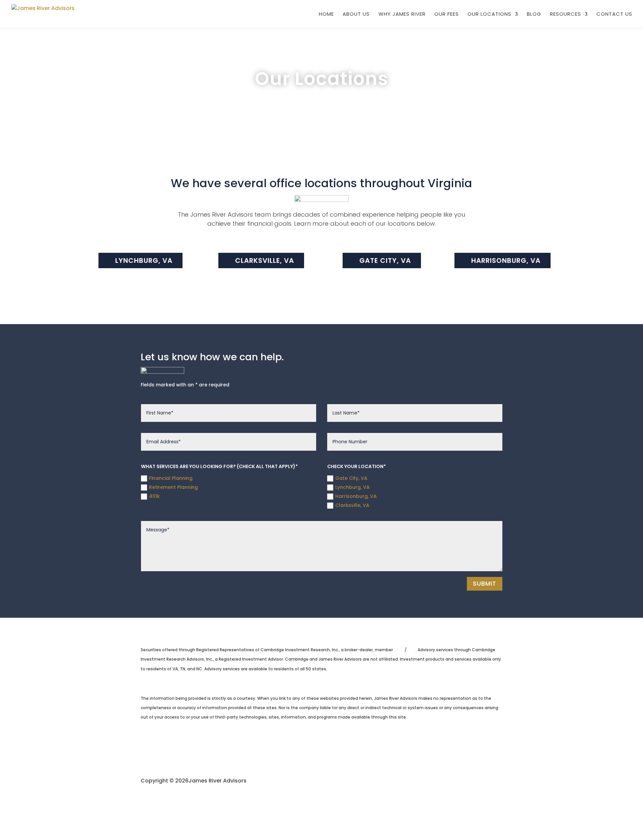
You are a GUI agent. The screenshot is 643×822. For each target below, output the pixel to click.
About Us (356, 14)
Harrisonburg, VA (506, 260)
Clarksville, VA (264, 260)
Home (326, 14)
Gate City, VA (385, 260)
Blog (534, 14)
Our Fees (446, 14)
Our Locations (489, 14)
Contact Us (614, 14)
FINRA (399, 650)
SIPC (411, 650)
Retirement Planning (173, 487)
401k (154, 496)
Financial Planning (171, 478)
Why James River (402, 14)
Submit (484, 583)
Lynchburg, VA (143, 260)
